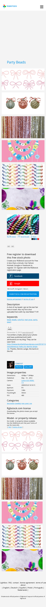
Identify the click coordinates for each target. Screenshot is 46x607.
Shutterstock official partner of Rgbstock (14, 596)
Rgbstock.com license (19, 408)
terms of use (17, 427)
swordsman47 (27, 332)
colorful (20, 319)
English (6, 588)
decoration (11, 403)
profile (19, 367)
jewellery (18, 403)
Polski (30, 588)
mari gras (28, 319)
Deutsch (14, 588)
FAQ (9, 427)
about (23, 585)
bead (9, 319)
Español (22, 588)
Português (38, 588)
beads (14, 319)
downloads (25, 237)
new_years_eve (27, 403)
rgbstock (12, 6)
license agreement (27, 583)
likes (34, 237)
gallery (28, 367)
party (35, 319)
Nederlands (22, 590)
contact (16, 583)
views (14, 237)
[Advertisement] (23, 35)
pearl (9, 322)
